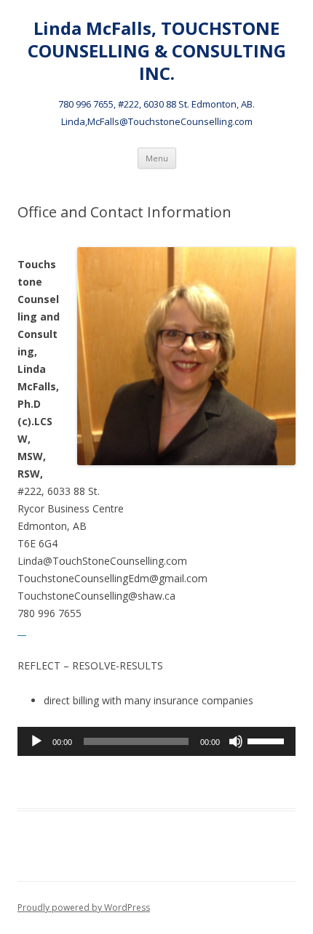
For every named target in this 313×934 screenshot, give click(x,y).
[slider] (267, 740)
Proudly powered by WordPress (83, 907)
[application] (156, 741)
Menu (157, 158)
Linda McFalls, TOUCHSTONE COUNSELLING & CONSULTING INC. (157, 51)
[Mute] (236, 741)
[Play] (36, 741)
